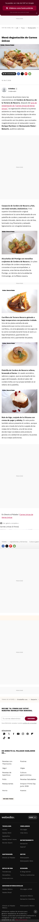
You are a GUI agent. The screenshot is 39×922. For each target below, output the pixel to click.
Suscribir (31, 718)
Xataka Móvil (6, 833)
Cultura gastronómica (25, 774)
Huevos (23, 790)
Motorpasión (24, 857)
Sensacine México (26, 896)
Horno (4, 790)
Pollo (4, 779)
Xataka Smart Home (9, 839)
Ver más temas (8, 799)
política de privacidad (30, 723)
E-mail (29, 73)
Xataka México (7, 889)
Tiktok (4, 737)
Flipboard (26, 73)
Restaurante (32, 28)
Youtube (18, 733)
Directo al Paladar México (8, 907)
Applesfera (6, 836)
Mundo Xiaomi (7, 843)
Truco (23, 28)
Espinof (23, 847)
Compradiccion (7, 878)
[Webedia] (8, 818)
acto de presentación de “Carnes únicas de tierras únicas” (19, 106)
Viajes (22, 768)
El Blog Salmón (25, 872)
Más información (21, 920)
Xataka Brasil (7, 892)
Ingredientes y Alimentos (18, 542)
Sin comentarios (9, 74)
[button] (13, 88)
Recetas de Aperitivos (6, 774)
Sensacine (23, 843)
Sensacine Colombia (27, 899)
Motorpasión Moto (26, 861)
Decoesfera (6, 875)
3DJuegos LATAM (26, 889)
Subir (31, 817)
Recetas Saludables (28, 779)
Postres (23, 761)
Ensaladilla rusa (22, 699)
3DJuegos (23, 829)
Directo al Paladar (8, 857)
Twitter (22, 73)
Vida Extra (24, 833)
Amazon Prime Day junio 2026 (28, 785)
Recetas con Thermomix (7, 762)
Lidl (17, 28)
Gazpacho (34, 699)
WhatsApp (4, 733)
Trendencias (6, 872)
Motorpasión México (27, 905)
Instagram (23, 733)
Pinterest (27, 733)
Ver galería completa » (11, 523)
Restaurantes (7, 784)
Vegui (4, 768)
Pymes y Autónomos (27, 875)
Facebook (18, 73)
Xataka (4, 829)
